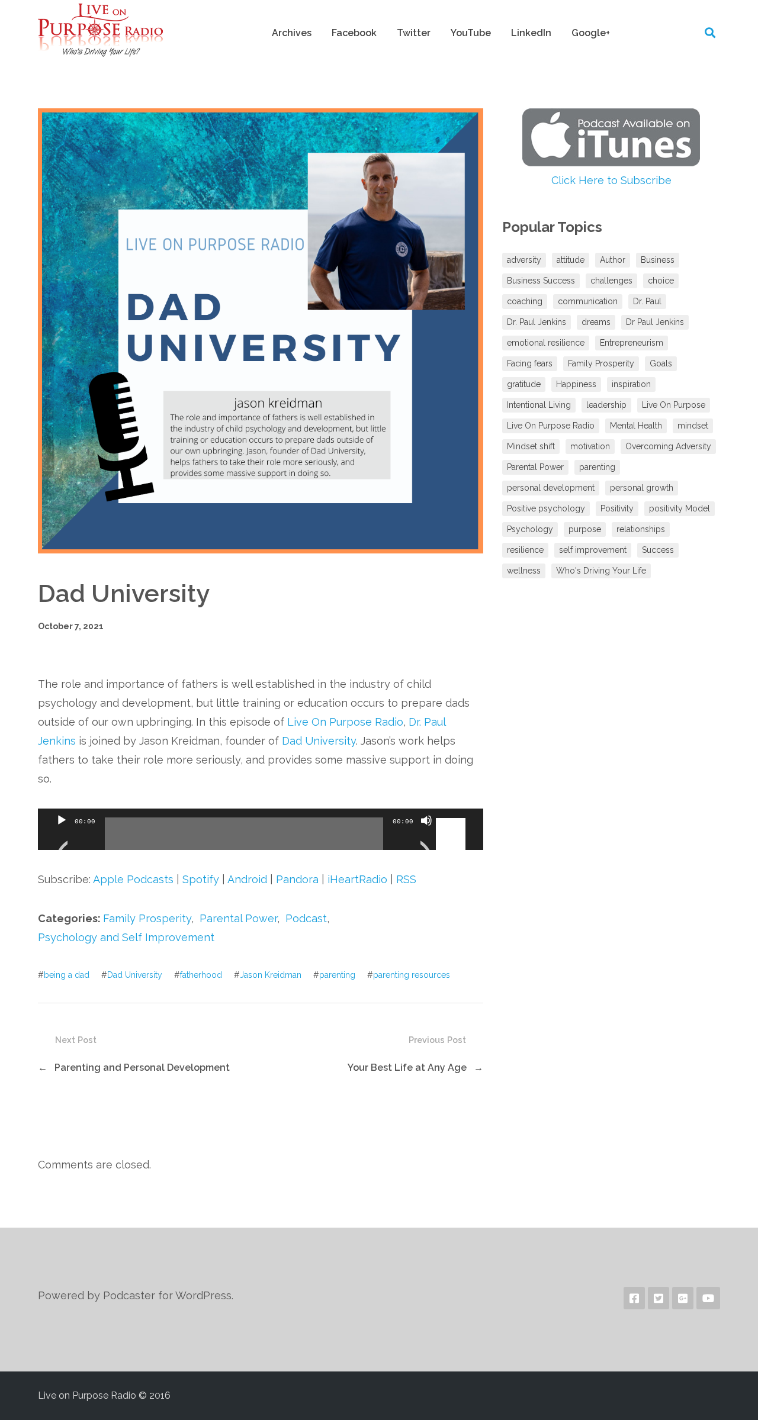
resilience (525, 550)
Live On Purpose (673, 405)
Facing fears (530, 363)
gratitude (524, 384)
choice (661, 280)
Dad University (319, 741)
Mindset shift (531, 446)
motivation (590, 446)
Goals (661, 363)
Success (658, 550)
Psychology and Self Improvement (126, 937)
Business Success (541, 280)
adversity (524, 260)
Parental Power (238, 918)
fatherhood (201, 975)
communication (588, 301)
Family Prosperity (147, 918)
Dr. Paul (647, 301)
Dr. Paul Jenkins (536, 322)
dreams (596, 322)
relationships (640, 529)
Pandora (297, 879)
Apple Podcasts (133, 879)
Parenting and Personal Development (142, 1067)
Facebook (354, 32)
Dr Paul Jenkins (655, 322)
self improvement (593, 550)
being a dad (66, 975)
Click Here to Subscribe (611, 180)
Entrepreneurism (631, 342)
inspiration (631, 384)
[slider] (452, 819)
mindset (692, 425)
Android (247, 879)
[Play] (62, 835)
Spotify (200, 879)
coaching (524, 301)
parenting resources (411, 975)
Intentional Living (539, 405)
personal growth (641, 487)
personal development (551, 487)
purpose (584, 529)
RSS (406, 879)
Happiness (576, 384)
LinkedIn (531, 32)
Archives (291, 32)
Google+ (590, 32)
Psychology (530, 529)
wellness (524, 570)
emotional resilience (545, 342)
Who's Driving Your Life (601, 570)
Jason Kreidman (270, 975)
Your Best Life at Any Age (407, 1067)
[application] (260, 829)
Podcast (306, 918)
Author (612, 260)
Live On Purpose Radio (345, 722)
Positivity (617, 508)
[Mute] (426, 835)
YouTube (471, 32)
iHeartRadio (357, 879)
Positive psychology (546, 508)
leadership (606, 405)
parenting (337, 975)
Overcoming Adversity (668, 446)
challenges (611, 280)
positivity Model (679, 508)
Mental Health (636, 425)
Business (658, 260)
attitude (570, 260)
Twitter (414, 32)
